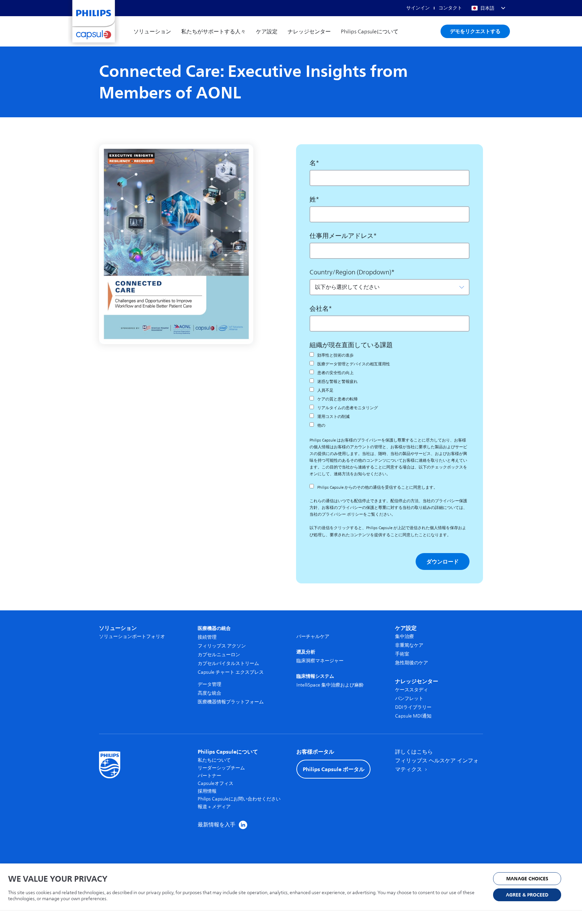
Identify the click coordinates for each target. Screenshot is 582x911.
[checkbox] (390, 390)
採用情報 (207, 791)
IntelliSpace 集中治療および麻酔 (330, 685)
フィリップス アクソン (222, 646)
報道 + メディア (214, 807)
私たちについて (214, 760)
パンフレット (409, 698)
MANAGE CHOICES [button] (527, 879)
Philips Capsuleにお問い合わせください (239, 799)
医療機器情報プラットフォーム (231, 702)
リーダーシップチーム (221, 768)
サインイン (418, 8)
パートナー (209, 776)
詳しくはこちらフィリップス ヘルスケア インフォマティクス (437, 761)
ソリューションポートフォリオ (132, 636)
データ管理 (209, 684)
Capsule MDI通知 (413, 716)
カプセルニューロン (219, 655)
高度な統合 (209, 693)
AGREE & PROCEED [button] (527, 895)
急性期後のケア (411, 663)
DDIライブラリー (413, 707)
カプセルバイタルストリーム (228, 663)
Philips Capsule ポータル (333, 769)
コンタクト (450, 8)
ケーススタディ (411, 690)
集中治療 (404, 636)
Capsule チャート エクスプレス (231, 672)
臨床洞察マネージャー (320, 661)
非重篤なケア (409, 645)
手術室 (402, 654)
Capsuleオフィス (215, 783)
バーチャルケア (312, 636)
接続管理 (207, 637)
